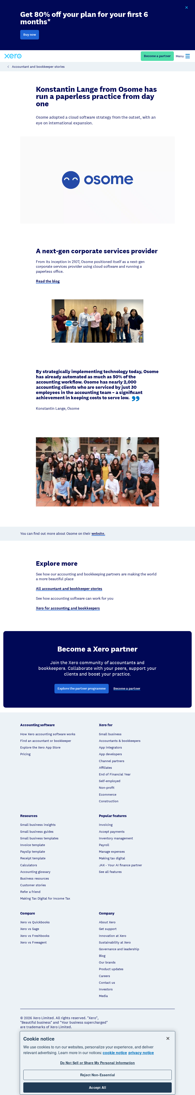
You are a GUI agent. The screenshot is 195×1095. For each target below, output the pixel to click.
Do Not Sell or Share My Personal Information (97, 1062)
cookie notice (115, 1052)
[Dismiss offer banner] (186, 7)
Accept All (97, 1087)
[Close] (168, 1038)
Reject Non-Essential (97, 1074)
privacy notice (141, 1052)
